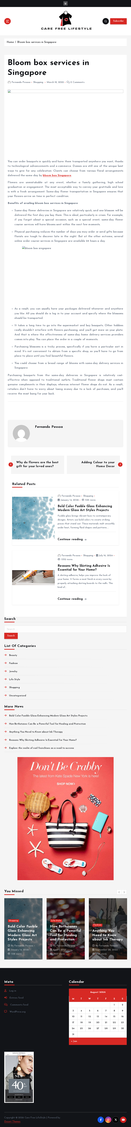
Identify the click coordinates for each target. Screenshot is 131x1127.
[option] (33, 928)
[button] (119, 892)
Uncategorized (17, 696)
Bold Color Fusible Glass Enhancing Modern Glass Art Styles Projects (48, 716)
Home (10, 42)
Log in (12, 991)
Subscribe (118, 21)
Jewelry (13, 671)
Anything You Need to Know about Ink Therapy (36, 732)
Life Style (14, 679)
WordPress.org (18, 1012)
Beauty (13, 655)
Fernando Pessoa (21, 82)
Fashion (13, 663)
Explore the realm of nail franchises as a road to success (41, 748)
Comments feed (19, 1005)
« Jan (74, 1041)
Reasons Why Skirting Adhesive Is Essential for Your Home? (43, 740)
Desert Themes (12, 1122)
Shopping (38, 82)
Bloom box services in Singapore (36, 42)
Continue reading (71, 539)
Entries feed (17, 998)
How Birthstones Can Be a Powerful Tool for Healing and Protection (47, 724)
